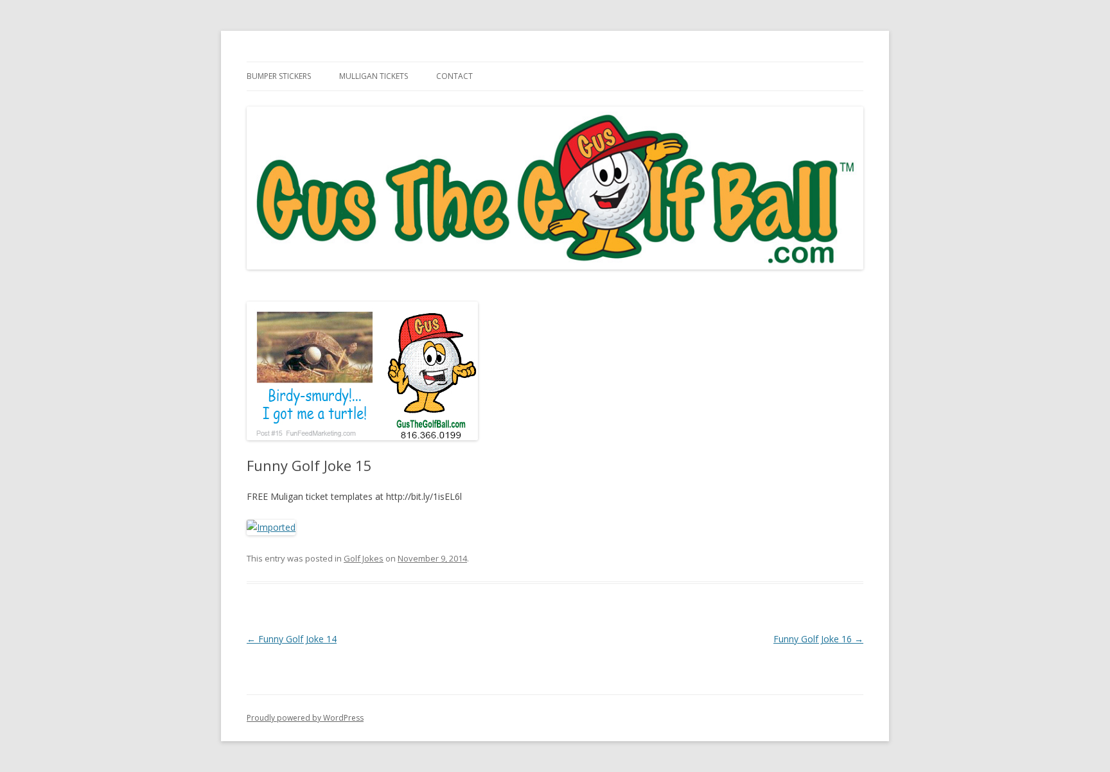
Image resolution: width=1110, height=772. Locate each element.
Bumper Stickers (279, 76)
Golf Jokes (363, 558)
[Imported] (271, 527)
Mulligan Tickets (373, 76)
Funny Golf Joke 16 (818, 639)
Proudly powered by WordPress (305, 717)
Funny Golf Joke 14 (292, 639)
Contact (454, 76)
